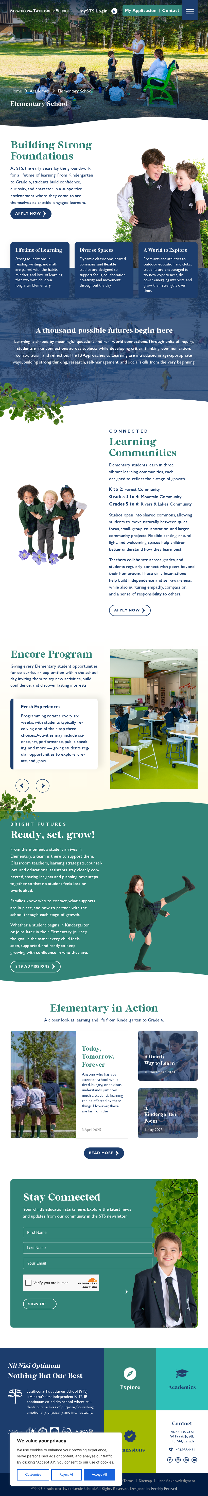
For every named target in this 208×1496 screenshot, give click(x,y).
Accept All (99, 1474)
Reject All (67, 1474)
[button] (22, 786)
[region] (66, 1459)
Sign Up (37, 1304)
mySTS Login (93, 11)
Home (16, 90)
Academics (40, 90)
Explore (130, 1387)
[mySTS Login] (114, 11)
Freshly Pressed (164, 1488)
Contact (182, 1423)
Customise (33, 1474)
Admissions (130, 1450)
